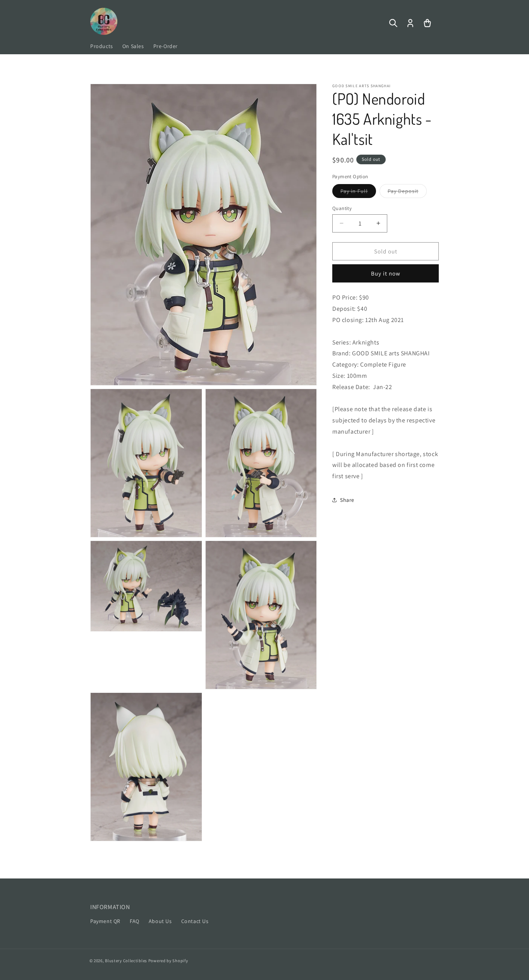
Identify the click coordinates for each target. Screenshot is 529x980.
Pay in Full (358, 192)
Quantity (342, 208)
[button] (393, 23)
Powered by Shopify (168, 960)
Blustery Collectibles (126, 960)
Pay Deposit (407, 192)
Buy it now (385, 273)
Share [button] (347, 499)
